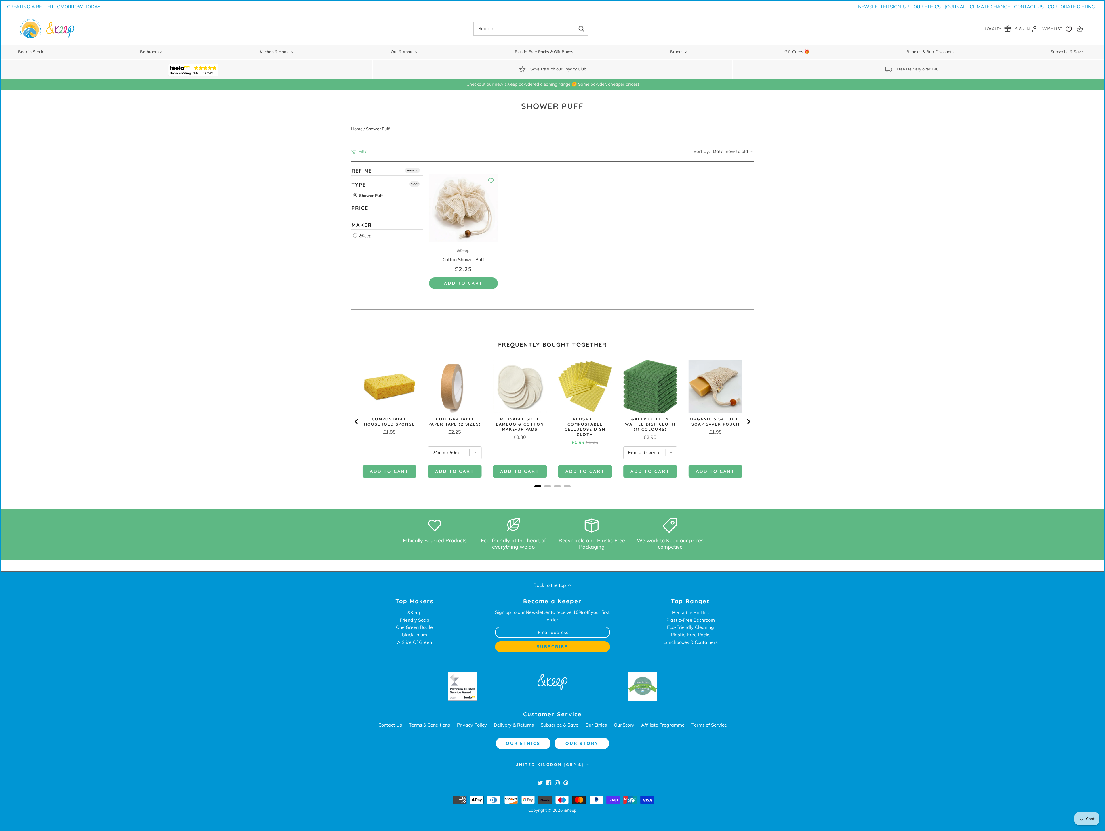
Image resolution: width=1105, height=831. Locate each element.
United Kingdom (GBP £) (549, 764)
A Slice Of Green (414, 642)
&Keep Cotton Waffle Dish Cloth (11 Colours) (650, 424)
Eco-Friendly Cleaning (690, 627)
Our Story (624, 725)
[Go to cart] (1080, 29)
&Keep (364, 235)
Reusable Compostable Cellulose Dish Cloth (585, 426)
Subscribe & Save (559, 725)
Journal (955, 6)
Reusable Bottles (690, 612)
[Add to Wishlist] (491, 180)
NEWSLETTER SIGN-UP (883, 6)
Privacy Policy (472, 725)
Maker (361, 225)
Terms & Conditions (429, 725)
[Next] (748, 421)
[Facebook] (548, 782)
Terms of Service (709, 725)
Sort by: (702, 151)
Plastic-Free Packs (690, 634)
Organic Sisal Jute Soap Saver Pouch (715, 421)
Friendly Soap (414, 620)
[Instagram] (557, 782)
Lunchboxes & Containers (691, 642)
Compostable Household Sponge (389, 421)
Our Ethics (927, 6)
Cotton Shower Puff (463, 255)
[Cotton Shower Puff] (463, 208)
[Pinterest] (565, 782)
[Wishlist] (1058, 29)
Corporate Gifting (1071, 6)
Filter (363, 151)
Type (358, 184)
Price (359, 208)
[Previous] (357, 421)
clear (414, 184)
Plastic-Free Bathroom (690, 620)
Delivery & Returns (514, 725)
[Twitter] (540, 782)
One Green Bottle (414, 627)
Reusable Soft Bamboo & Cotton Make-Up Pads (520, 424)
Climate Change (990, 6)
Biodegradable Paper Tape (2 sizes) (454, 421)
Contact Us (1029, 6)
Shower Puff (370, 195)
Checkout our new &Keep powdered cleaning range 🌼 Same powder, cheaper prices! (552, 84)
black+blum (414, 634)
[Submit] (581, 28)
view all (412, 170)
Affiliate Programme (663, 725)
